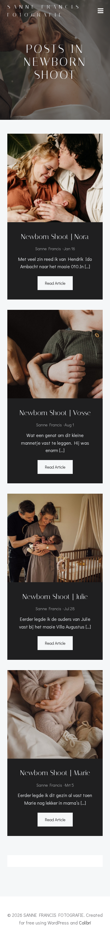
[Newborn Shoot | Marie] (55, 713)
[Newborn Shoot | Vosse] (55, 353)
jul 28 (69, 608)
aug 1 (69, 425)
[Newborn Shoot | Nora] (55, 177)
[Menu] (101, 11)
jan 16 (69, 248)
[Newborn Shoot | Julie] (55, 537)
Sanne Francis (48, 248)
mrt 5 (69, 785)
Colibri (85, 922)
